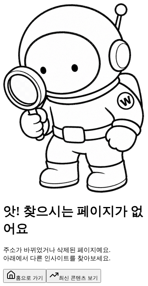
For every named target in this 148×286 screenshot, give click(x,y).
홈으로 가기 (29, 278)
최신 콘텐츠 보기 (78, 278)
